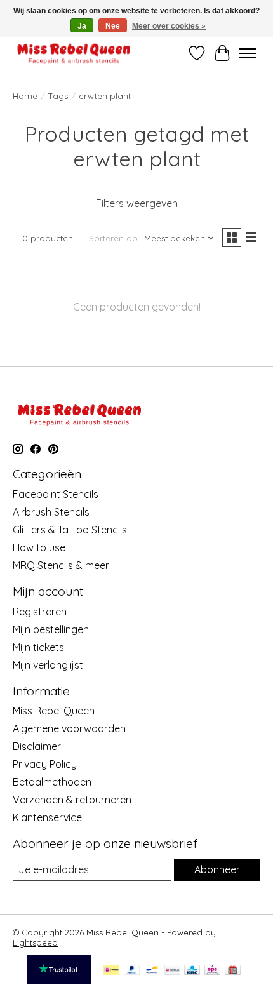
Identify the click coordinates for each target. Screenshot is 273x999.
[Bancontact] (152, 971)
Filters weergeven (137, 203)
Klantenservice (47, 817)
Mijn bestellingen (51, 629)
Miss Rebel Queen (54, 710)
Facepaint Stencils (55, 494)
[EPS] (212, 971)
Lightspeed (35, 942)
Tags (58, 96)
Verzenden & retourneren (72, 799)
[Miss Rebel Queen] (74, 53)
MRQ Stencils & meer (61, 565)
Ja (81, 26)
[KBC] (192, 971)
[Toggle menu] (247, 53)
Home (25, 96)
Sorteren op (113, 238)
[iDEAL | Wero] (111, 971)
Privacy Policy (45, 764)
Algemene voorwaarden (69, 728)
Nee (112, 26)
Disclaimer (37, 746)
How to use (39, 547)
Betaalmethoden (52, 781)
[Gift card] (233, 971)
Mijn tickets (38, 647)
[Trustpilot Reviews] (59, 980)
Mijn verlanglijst (48, 665)
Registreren (40, 611)
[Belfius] (172, 971)
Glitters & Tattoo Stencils (70, 529)
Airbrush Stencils (51, 512)
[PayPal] (132, 971)
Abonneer (217, 869)
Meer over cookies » (169, 26)
